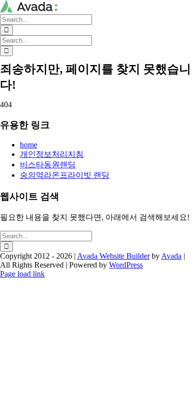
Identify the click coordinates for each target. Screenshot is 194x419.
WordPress (126, 265)
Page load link (22, 274)
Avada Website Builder (113, 256)
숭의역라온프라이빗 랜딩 (64, 175)
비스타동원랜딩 (48, 164)
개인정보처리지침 (52, 154)
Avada (171, 256)
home (28, 144)
